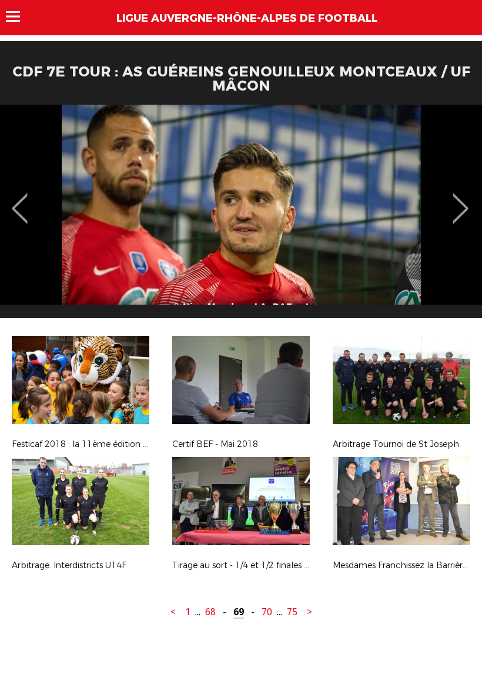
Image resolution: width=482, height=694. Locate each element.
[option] (241, 216)
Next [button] (460, 200)
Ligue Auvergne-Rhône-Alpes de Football (246, 18)
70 (267, 612)
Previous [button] (19, 200)
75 (292, 612)
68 (210, 612)
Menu (18, 16)
